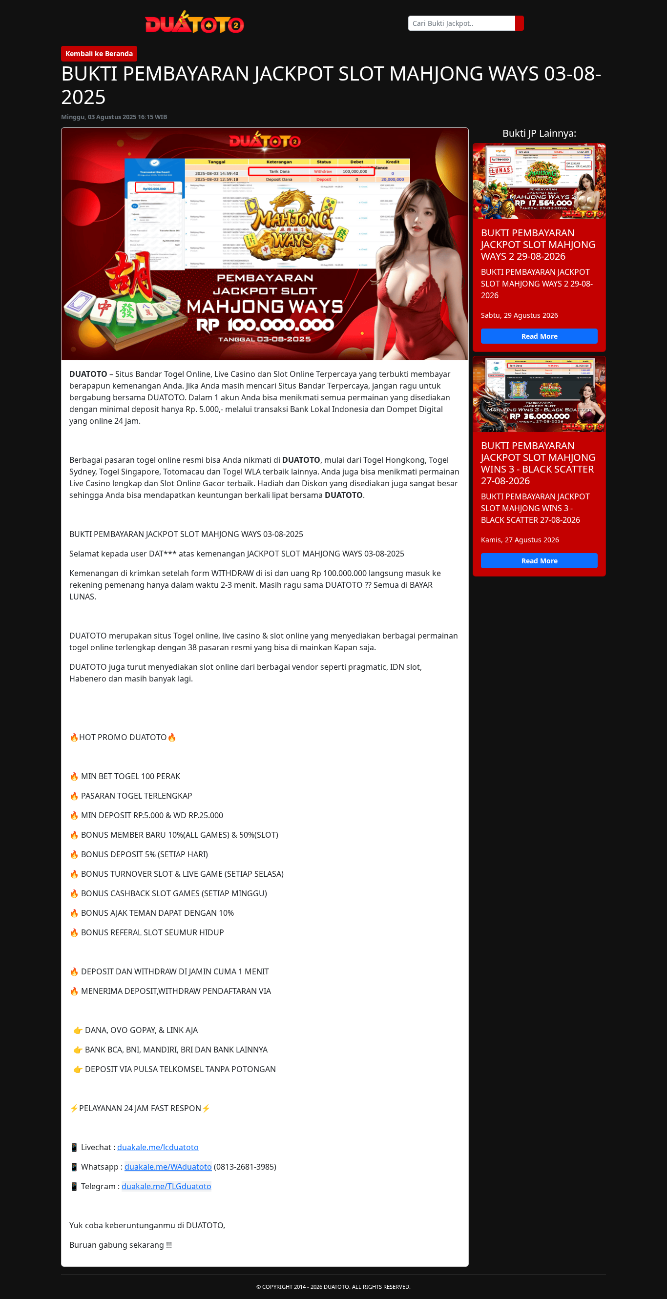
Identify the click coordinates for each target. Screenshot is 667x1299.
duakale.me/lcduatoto (158, 1147)
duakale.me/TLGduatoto (166, 1186)
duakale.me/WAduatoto (168, 1166)
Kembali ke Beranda (99, 53)
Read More (539, 336)
